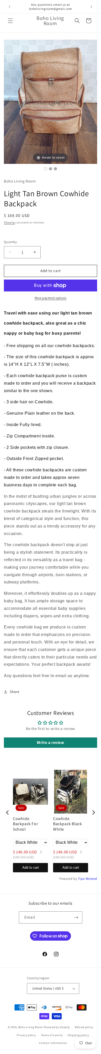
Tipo (81, 878)
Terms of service (52, 1035)
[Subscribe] (76, 917)
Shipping (9, 222)
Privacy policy (26, 1035)
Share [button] (14, 691)
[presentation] (7, 812)
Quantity (10, 242)
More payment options (51, 298)
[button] (10, 20)
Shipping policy (78, 1035)
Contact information (53, 1043)
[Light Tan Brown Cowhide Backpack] (45, 168)
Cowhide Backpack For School (25, 824)
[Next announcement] (91, 6)
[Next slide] (92, 99)
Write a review (50, 742)
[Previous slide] (9, 99)
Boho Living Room (30, 1027)
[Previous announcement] (9, 6)
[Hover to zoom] (50, 101)
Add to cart (30, 867)
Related (91, 878)
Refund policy (84, 1027)
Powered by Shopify (57, 1027)
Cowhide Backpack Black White (67, 824)
